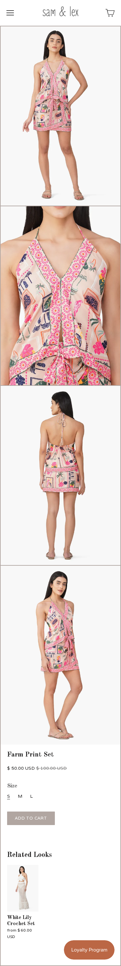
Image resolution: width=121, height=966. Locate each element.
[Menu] (10, 13)
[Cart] (110, 13)
